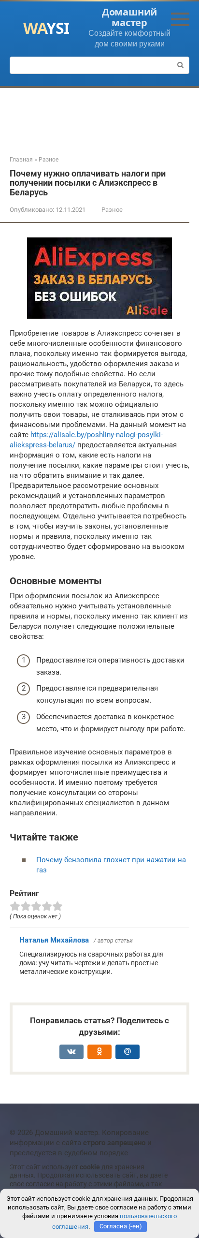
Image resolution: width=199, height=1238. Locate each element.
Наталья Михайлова (54, 940)
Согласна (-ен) (121, 1226)
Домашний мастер (129, 17)
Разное (112, 209)
